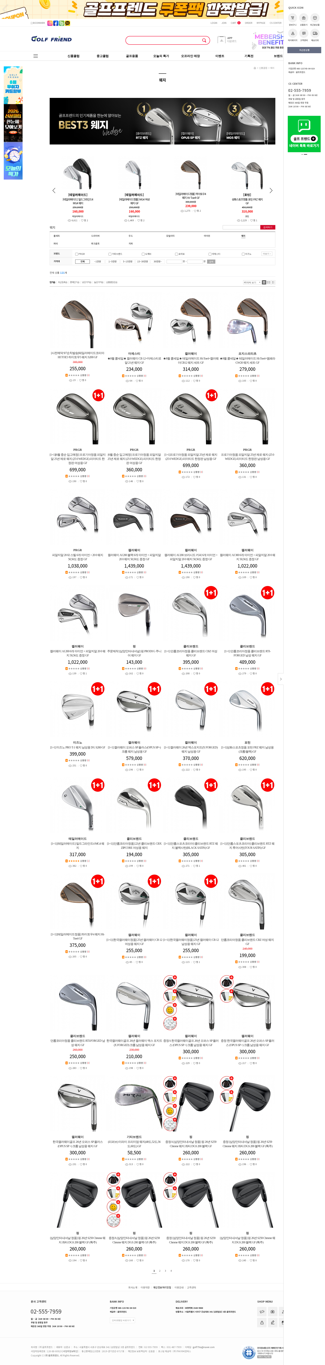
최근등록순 (62, 282)
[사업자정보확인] (70, 1351)
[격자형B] (268, 282)
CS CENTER (276, 22)
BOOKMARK (38, 22)
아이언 (207, 235)
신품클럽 (263, 67)
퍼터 (56, 243)
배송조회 (315, 40)
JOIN (224, 22)
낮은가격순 (86, 282)
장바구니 (292, 24)
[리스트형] (273, 282)
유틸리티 (170, 235)
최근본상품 (315, 24)
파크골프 (95, 243)
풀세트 (57, 235)
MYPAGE (261, 22)
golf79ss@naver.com (204, 1347)
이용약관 (145, 1287)
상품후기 (304, 24)
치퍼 (131, 243)
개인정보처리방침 (162, 1287)
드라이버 (95, 235)
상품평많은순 (111, 282)
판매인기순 (74, 282)
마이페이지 (292, 40)
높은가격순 (98, 282)
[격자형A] (264, 282)
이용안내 (179, 1287)
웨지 (272, 67)
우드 (131, 235)
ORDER (248, 22)
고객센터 (304, 40)
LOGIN (214, 22)
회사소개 (132, 1287)
